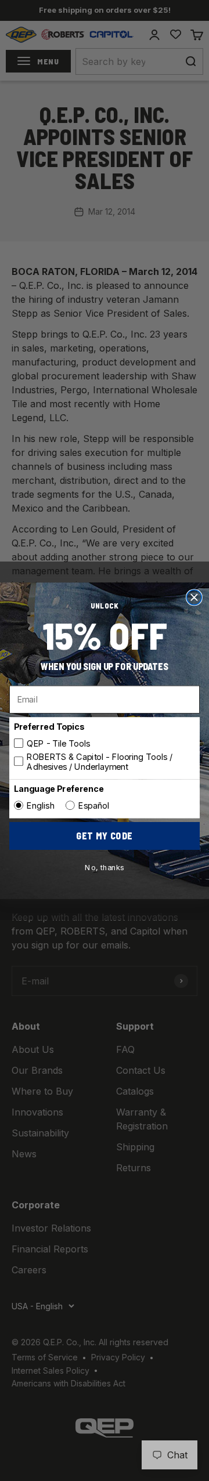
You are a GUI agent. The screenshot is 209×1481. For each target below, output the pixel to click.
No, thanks (104, 867)
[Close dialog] (194, 596)
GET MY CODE (104, 835)
